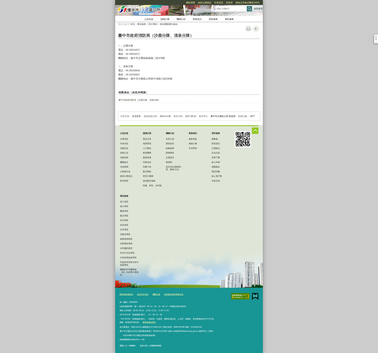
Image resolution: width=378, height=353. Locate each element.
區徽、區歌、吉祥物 (152, 185)
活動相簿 (124, 157)
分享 (376, 37)
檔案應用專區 (126, 239)
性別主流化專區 (127, 253)
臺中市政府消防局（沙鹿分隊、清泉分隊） (139, 100)
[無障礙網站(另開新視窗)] (240, 296)
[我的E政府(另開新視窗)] (255, 296)
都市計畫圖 (148, 176)
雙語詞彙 (216, 171)
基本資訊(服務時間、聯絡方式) (173, 168)
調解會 (215, 139)
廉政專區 (124, 211)
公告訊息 (148, 19)
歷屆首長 (170, 143)
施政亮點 (193, 139)
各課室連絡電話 (149, 322)
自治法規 (216, 153)
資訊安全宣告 (143, 294)
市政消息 (124, 143)
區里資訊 (216, 143)
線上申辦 (216, 162)
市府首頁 (218, 2)
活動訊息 (124, 148)
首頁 (132, 24)
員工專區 (124, 202)
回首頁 (229, 2)
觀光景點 (147, 171)
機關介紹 (181, 19)
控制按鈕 (255, 130)
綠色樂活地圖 (149, 181)
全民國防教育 (126, 248)
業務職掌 (170, 153)
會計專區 (124, 206)
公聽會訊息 (125, 171)
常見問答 (193, 148)
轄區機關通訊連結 (169, 24)
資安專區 (124, 225)
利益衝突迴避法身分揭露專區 (129, 263)
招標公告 (124, 153)
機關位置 (156, 294)
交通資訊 (170, 157)
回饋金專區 (125, 234)
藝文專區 (124, 216)
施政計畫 (193, 143)
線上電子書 (217, 176)
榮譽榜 (169, 162)
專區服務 (229, 19)
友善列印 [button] (248, 28)
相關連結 (216, 167)
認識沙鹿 (165, 19)
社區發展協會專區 (128, 257)
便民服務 (213, 19)
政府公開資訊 (204, 2)
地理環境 (147, 143)
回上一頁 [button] (256, 28)
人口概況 (147, 148)
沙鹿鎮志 (216, 148)
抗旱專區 (124, 229)
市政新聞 (124, 167)
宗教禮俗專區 (126, 243)
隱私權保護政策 (126, 294)
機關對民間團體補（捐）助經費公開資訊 (129, 272)
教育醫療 (147, 153)
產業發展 (147, 157)
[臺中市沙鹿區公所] (162, 11)
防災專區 (153, 24)
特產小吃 (147, 167)
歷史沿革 (147, 139)
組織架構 (170, 148)
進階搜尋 (258, 8)
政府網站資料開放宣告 (173, 294)
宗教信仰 (147, 162)
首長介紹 (170, 139)
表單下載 (216, 157)
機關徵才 (124, 162)
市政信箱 (216, 181)
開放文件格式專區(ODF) (248, 2)
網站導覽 (190, 2)
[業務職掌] (121, 335)
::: (114, 1)
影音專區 (124, 181)
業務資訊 (197, 19)
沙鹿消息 (124, 139)
